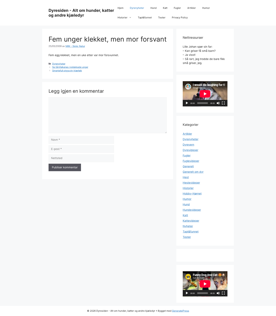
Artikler (191, 7)
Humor (206, 7)
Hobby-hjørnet (192, 193)
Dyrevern (188, 144)
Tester (161, 17)
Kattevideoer (191, 220)
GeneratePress (180, 310)
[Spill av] (186, 103)
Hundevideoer (192, 209)
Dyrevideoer (190, 150)
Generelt (188, 166)
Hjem (120, 7)
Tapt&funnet (145, 17)
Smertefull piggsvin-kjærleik (67, 70)
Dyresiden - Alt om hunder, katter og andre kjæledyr (81, 13)
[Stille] (218, 103)
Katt (165, 7)
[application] (205, 93)
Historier (122, 17)
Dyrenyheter (137, 7)
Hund (153, 7)
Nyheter (188, 226)
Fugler (177, 7)
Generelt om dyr (193, 171)
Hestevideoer (191, 182)
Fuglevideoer (191, 161)
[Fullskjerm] (223, 103)
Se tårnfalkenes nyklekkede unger (70, 67)
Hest (186, 177)
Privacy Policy (180, 17)
